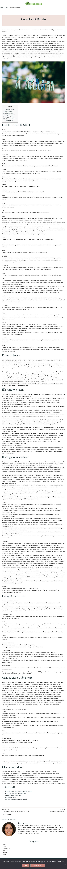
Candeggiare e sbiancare (10, 118)
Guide (4, 854)
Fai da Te (5, 850)
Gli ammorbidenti (8, 120)
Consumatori (6, 848)
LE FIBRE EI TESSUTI (9, 109)
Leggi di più (37, 865)
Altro (4, 844)
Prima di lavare (7, 111)
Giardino (5, 852)
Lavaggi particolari (8, 117)
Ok (26, 865)
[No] (65, 864)
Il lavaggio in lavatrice (9, 115)
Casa (4, 846)
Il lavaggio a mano (8, 113)
